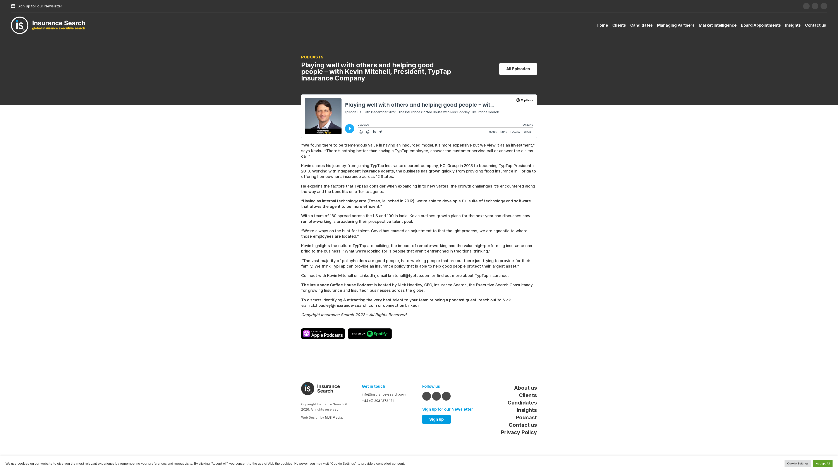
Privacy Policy (519, 432)
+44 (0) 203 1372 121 (378, 401)
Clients (619, 25)
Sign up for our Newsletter (39, 6)
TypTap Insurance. (492, 275)
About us (525, 388)
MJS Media (333, 417)
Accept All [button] (823, 463)
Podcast (526, 417)
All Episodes (518, 69)
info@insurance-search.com (383, 394)
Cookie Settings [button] (798, 463)
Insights (793, 25)
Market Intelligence (718, 25)
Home (602, 25)
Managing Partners (675, 25)
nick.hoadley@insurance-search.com (342, 305)
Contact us (815, 25)
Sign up (436, 419)
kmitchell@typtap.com (409, 275)
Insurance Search (450, 285)
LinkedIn (367, 275)
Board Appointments (761, 25)
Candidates (641, 25)
